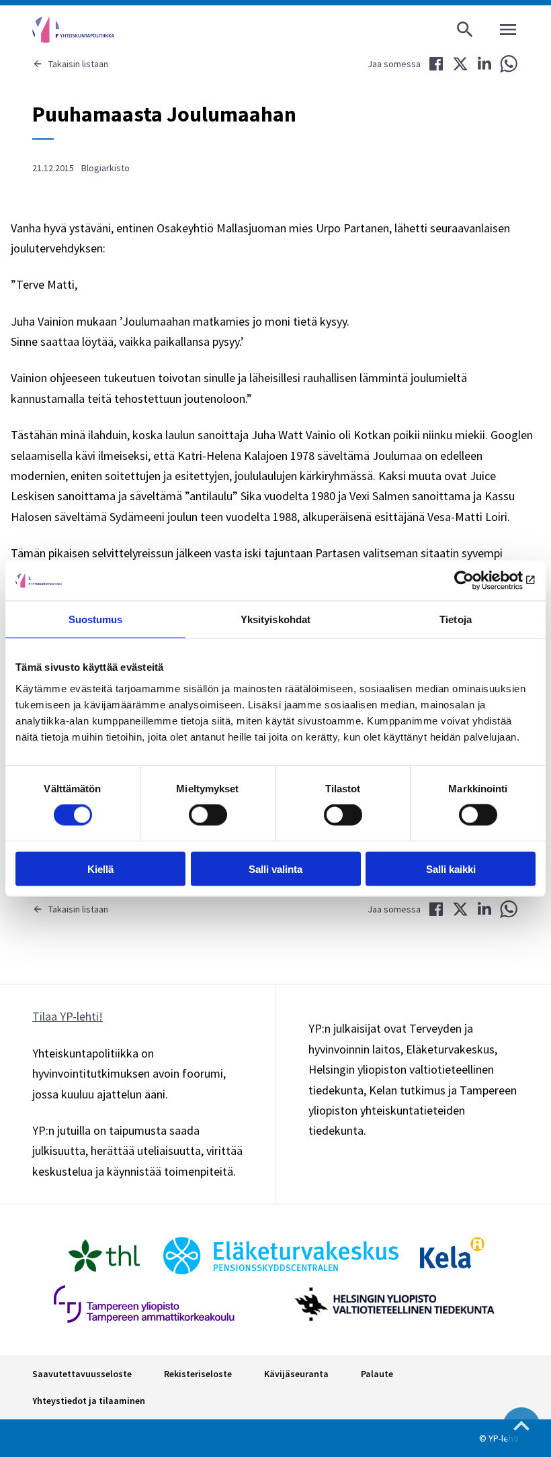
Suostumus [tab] (96, 619)
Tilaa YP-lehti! (67, 1016)
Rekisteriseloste (198, 1374)
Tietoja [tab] (455, 619)
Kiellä (100, 868)
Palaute (377, 1374)
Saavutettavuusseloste (82, 1374)
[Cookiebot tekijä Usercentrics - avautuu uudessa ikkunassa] (477, 581)
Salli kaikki (451, 868)
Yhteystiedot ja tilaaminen (88, 1401)
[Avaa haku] (465, 29)
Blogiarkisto (105, 168)
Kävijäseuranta (296, 1374)
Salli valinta (275, 868)
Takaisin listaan (78, 64)
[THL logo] (104, 1255)
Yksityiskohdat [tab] (275, 619)
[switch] (208, 815)
